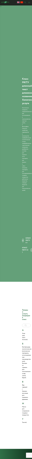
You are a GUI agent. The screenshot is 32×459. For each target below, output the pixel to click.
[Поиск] (25, 3)
